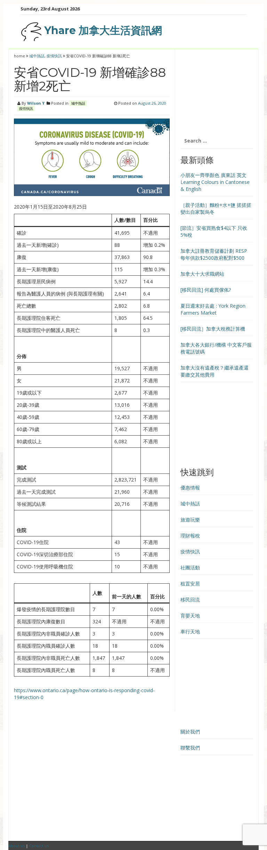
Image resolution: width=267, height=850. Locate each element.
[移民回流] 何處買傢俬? (205, 289)
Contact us (39, 845)
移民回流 (190, 599)
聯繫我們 (190, 747)
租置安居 (190, 583)
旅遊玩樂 (190, 519)
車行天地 (190, 631)
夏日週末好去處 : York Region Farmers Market (212, 309)
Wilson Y (35, 103)
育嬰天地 (190, 615)
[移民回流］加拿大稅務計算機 (212, 328)
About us (16, 845)
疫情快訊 (54, 55)
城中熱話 (36, 55)
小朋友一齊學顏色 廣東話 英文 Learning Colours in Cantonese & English (215, 182)
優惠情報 (190, 487)
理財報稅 (190, 535)
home (20, 55)
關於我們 (190, 731)
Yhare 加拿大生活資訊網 (101, 30)
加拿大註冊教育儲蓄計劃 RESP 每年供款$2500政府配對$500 (213, 254)
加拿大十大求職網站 (202, 273)
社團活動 (190, 567)
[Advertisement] (216, 91)
